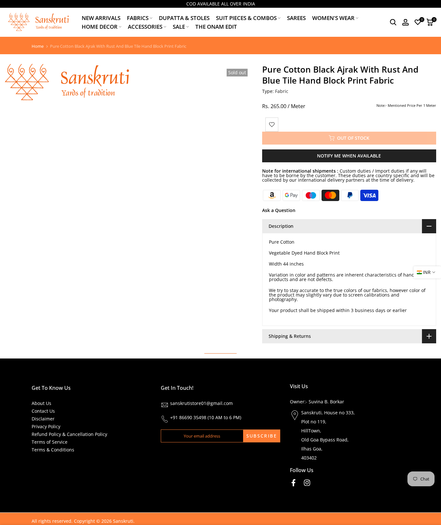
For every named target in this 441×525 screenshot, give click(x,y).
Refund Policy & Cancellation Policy (69, 434)
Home (38, 46)
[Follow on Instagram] (307, 482)
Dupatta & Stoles (184, 18)
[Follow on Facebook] (293, 482)
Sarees (296, 18)
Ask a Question (278, 210)
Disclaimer (43, 419)
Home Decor (100, 26)
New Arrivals (101, 18)
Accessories (145, 26)
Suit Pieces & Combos (246, 18)
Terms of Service (49, 442)
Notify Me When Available (349, 156)
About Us (41, 403)
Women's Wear (333, 18)
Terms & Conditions (53, 450)
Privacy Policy (46, 426)
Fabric (281, 91)
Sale (179, 26)
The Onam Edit (216, 26)
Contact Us (43, 411)
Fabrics (138, 18)
